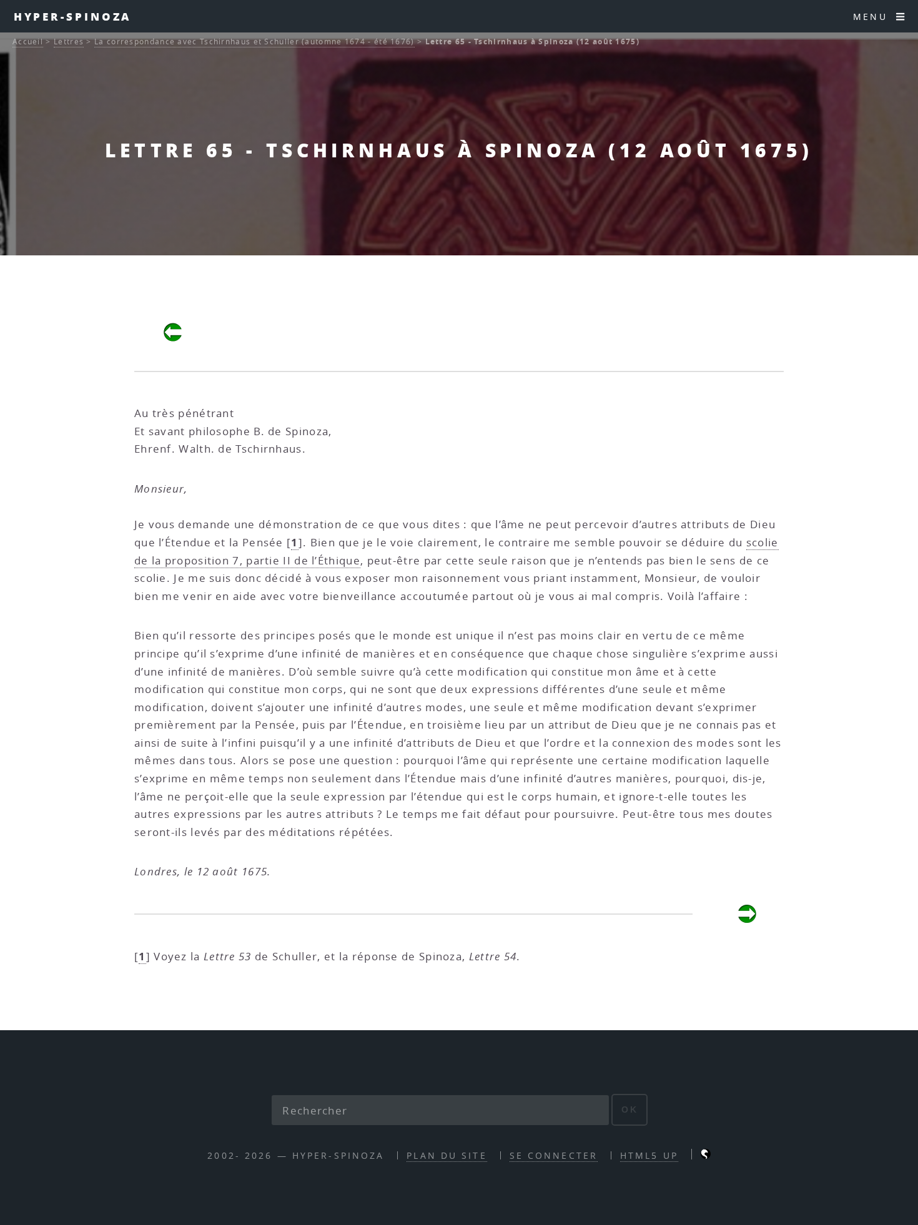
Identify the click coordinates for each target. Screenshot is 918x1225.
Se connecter (554, 1155)
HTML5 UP (649, 1155)
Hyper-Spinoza (73, 16)
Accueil (27, 41)
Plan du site (446, 1155)
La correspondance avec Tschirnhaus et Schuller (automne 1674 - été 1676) (254, 41)
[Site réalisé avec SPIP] (706, 1155)
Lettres (69, 41)
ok (629, 1109)
